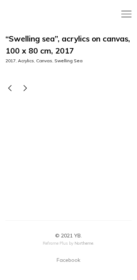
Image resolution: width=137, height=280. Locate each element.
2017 (10, 60)
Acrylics (26, 60)
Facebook (68, 260)
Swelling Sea (68, 60)
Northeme (84, 243)
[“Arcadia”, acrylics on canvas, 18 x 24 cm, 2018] (9, 89)
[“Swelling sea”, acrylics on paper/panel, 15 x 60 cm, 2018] (25, 89)
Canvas (44, 60)
